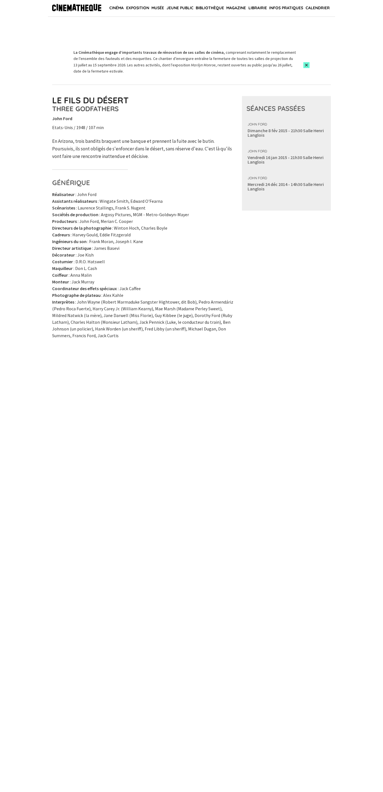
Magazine (236, 7)
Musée (157, 7)
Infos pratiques (286, 7)
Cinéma (116, 7)
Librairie (257, 7)
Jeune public (180, 7)
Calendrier (318, 7)
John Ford (257, 124)
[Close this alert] (306, 65)
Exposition (137, 7)
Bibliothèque (210, 7)
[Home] (76, 8)
